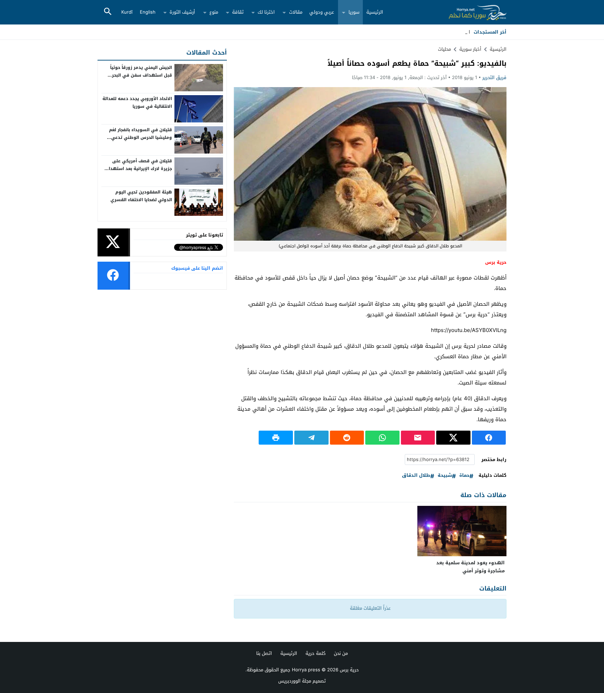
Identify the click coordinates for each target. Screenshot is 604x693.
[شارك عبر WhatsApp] (382, 437)
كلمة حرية (315, 653)
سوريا (353, 12)
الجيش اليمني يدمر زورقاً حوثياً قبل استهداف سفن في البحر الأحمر (141, 75)
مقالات (295, 12)
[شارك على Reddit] (347, 437)
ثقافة (238, 12)
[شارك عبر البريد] (418, 437)
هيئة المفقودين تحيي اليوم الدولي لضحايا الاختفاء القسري (141, 196)
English (148, 12)
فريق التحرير (494, 77)
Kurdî (126, 12)
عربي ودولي (321, 12)
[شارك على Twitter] (453, 437)
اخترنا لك (266, 12)
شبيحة (445, 475)
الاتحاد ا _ (460, 32)
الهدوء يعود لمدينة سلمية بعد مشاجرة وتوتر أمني (470, 566)
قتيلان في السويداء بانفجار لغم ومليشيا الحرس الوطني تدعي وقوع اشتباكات (140, 137)
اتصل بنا (264, 653)
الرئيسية (374, 12)
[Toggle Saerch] (108, 12)
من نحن (341, 653)
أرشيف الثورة (182, 12)
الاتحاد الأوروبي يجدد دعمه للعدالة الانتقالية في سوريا (137, 102)
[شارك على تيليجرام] (311, 437)
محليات (444, 49)
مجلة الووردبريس (294, 681)
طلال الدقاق (416, 475)
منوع (213, 12)
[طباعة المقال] (275, 437)
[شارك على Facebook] (489, 437)
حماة (464, 475)
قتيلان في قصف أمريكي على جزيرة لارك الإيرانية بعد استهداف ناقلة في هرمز (138, 168)
